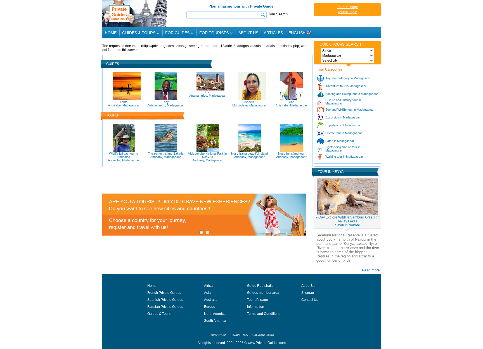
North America (215, 314)
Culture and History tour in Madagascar (343, 101)
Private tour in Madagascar (343, 133)
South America (215, 321)
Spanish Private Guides (165, 300)
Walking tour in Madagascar (344, 156)
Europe (209, 307)
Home (111, 33)
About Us (248, 33)
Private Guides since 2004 (135, 13)
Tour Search (278, 14)
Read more (371, 270)
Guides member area (263, 293)
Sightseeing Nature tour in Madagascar (342, 148)
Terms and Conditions (263, 314)
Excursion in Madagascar (342, 117)
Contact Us (309, 300)
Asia (207, 293)
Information (255, 307)
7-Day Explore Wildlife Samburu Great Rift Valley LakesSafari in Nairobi (347, 221)
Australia (210, 300)
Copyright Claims (263, 334)
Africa (208, 286)
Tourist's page (347, 7)
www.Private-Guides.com (267, 343)
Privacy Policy (239, 334)
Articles (273, 33)
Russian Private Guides (165, 307)
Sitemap (307, 293)
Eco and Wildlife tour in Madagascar (349, 109)
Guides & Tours (159, 314)
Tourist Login (347, 12)
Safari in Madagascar (339, 141)
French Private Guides (164, 293)
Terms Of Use (217, 334)
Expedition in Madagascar (342, 125)
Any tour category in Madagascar (348, 78)
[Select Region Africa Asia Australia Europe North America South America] (347, 50)
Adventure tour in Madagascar (345, 86)
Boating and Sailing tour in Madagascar (351, 94)
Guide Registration (261, 286)
